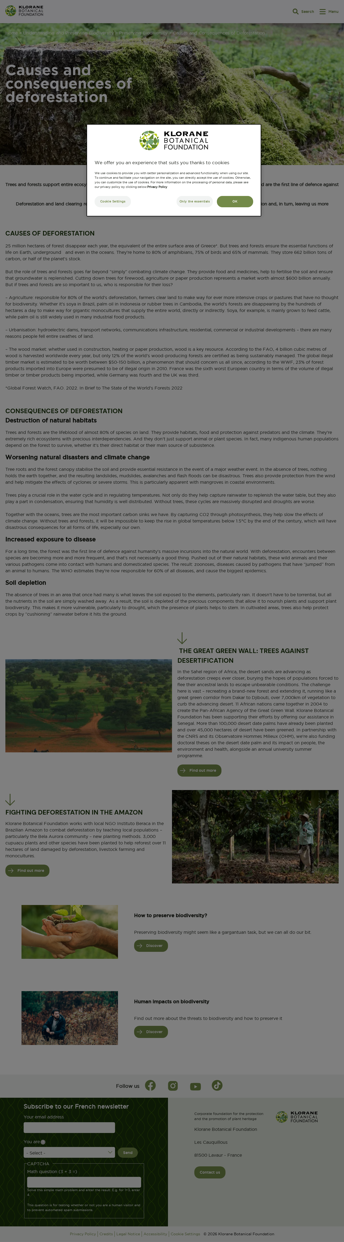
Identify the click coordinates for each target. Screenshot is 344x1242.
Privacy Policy (157, 186)
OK (234, 201)
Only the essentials (195, 201)
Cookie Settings (113, 201)
